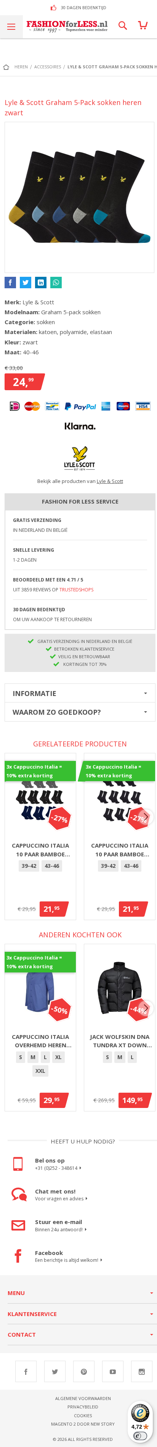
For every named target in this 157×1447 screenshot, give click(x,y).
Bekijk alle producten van (80, 481)
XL (58, 1057)
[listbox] (40, 867)
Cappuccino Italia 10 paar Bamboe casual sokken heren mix (40, 849)
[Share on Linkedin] (41, 282)
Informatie (34, 693)
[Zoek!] (122, 26)
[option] (29, 866)
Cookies (83, 1415)
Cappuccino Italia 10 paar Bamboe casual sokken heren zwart (119, 849)
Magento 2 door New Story (83, 1424)
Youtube (112, 1371)
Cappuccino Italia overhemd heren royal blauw (40, 1041)
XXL (40, 1070)
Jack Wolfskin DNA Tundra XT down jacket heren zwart (119, 1041)
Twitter (55, 1371)
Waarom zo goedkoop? (57, 712)
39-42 (29, 865)
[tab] (80, 693)
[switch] (140, 1436)
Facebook (26, 1371)
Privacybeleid (82, 1407)
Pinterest (84, 1371)
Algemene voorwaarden (83, 1398)
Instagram (141, 1371)
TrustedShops (76, 589)
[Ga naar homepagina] (8, 66)
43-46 (52, 865)
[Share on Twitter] (25, 282)
